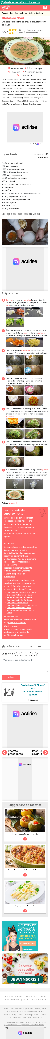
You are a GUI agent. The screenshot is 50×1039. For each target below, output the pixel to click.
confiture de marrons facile (19, 608)
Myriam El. (13, 503)
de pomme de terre (17, 196)
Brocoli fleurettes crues (32, 104)
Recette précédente (15, 753)
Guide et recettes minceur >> (22, 2)
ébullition (10, 416)
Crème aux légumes (39, 95)
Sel (42, 82)
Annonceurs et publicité (15, 1022)
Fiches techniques (16, 999)
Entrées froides (7, 95)
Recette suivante (36, 753)
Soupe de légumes (9, 101)
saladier (41, 333)
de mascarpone (15, 175)
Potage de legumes (14, 104)
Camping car (7, 92)
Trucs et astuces (38, 999)
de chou (11, 205)
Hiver (28, 79)
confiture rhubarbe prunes (18, 605)
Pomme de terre (37, 88)
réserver (26, 333)
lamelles (27, 300)
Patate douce (25, 88)
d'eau (10, 187)
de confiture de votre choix (19, 184)
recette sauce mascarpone (17, 562)
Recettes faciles (13, 996)
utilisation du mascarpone (22, 553)
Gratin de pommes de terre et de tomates (25, 870)
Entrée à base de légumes (33, 98)
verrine (14, 565)
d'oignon (12, 202)
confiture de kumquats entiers (20, 595)
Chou (4, 85)
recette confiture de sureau (19, 597)
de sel (12, 181)
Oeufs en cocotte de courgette (25, 834)
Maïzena (39, 85)
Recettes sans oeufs (39, 92)
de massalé (14, 208)
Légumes (5, 82)
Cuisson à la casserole (22, 92)
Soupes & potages (38, 79)
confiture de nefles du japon (19, 600)
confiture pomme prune (17, 602)
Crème (27, 95)
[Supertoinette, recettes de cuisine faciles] (5, 7)
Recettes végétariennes (16, 79)
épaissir (44, 470)
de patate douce (16, 169)
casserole (25, 350)
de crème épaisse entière (19, 199)
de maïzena (12, 166)
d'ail (9, 190)
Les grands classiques (31, 82)
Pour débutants (16, 82)
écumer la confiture (17, 622)
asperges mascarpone (14, 568)
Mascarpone (7, 88)
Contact (31, 1022)
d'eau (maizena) (15, 163)
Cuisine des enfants (32, 101)
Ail (45, 82)
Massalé (20, 101)
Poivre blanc (19, 95)
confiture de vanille (15, 592)
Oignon (15, 88)
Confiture (10, 85)
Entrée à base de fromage (12, 98)
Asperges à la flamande (25, 906)
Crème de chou (36, 13)
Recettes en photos (19, 13)
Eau (16, 85)
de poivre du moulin (18, 178)
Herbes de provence (27, 85)
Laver (8, 305)
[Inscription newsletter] (25, 968)
